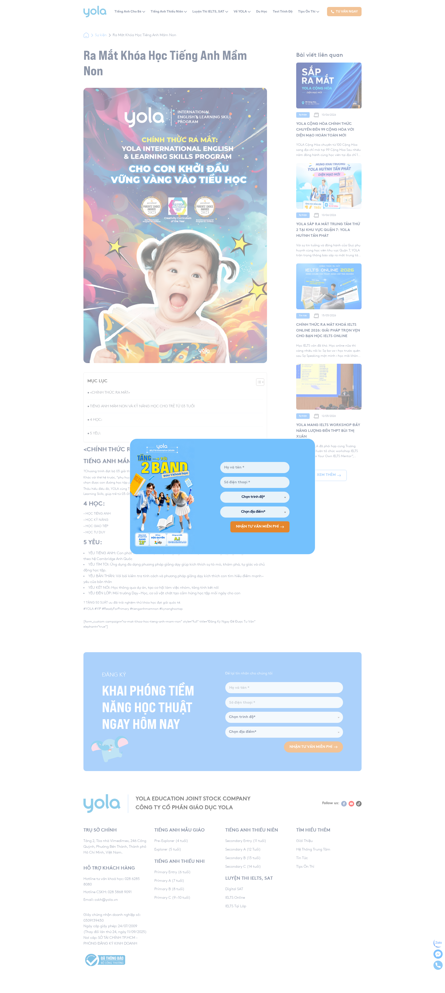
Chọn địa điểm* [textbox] (253, 512)
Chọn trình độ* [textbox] (253, 497)
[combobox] (254, 497)
